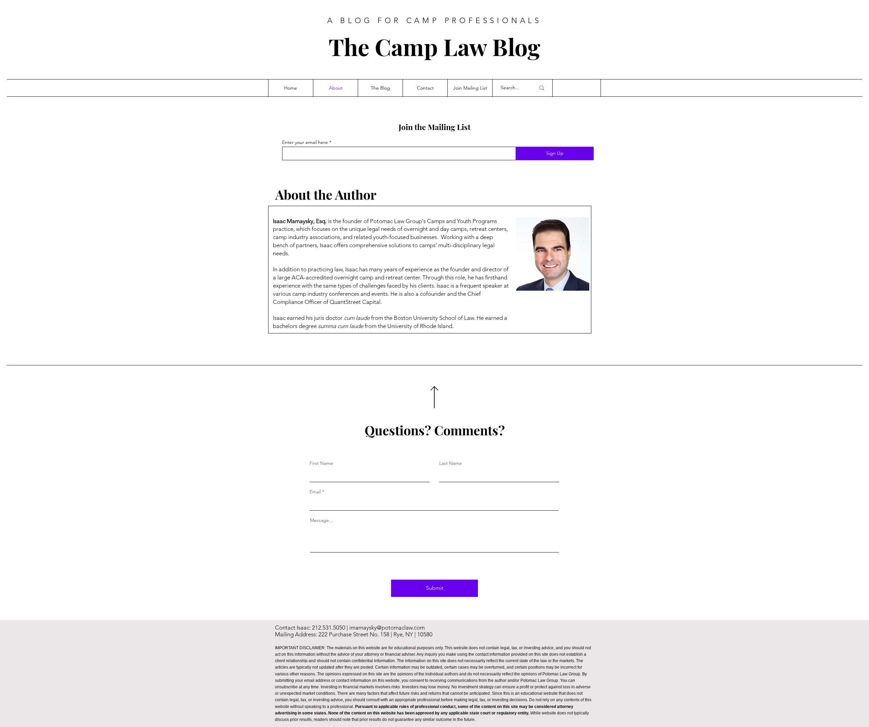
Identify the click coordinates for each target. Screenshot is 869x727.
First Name (321, 463)
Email (315, 491)
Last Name (450, 463)
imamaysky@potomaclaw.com (387, 627)
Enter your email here (305, 142)
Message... (321, 520)
